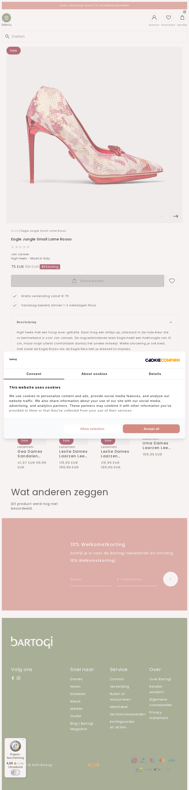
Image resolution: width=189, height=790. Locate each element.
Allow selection (92, 429)
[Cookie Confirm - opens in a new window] (162, 360)
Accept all (151, 429)
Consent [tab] (34, 374)
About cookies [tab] (94, 374)
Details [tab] (155, 374)
